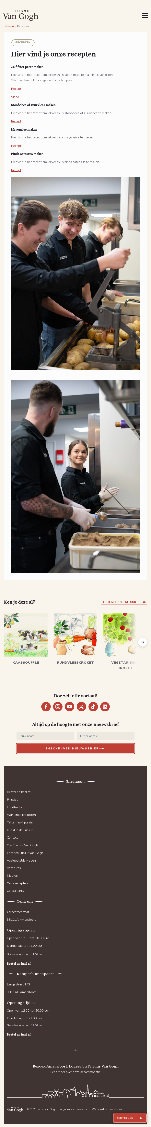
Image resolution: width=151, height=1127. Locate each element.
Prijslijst (12, 799)
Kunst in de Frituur (19, 830)
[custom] (93, 706)
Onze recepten (17, 883)
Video (15, 97)
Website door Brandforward (108, 1109)
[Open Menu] (145, 15)
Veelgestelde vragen (21, 860)
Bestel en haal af (18, 792)
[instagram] (58, 706)
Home (10, 26)
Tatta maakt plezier (20, 822)
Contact (12, 837)
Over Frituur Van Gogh (22, 845)
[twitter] (81, 706)
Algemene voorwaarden (74, 1109)
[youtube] (69, 706)
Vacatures (14, 868)
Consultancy (15, 890)
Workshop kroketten (21, 814)
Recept (16, 88)
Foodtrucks (15, 807)
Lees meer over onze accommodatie (75, 1072)
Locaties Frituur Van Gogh (25, 853)
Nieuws (12, 875)
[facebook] (46, 706)
